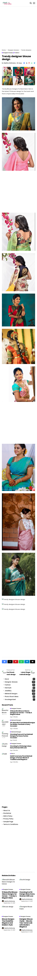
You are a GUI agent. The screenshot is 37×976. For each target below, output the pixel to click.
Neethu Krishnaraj (9, 63)
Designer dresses (13, 50)
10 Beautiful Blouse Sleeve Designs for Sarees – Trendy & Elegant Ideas (21, 712)
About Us (6, 810)
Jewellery (20, 691)
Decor (20, 679)
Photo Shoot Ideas (20, 697)
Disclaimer (7, 813)
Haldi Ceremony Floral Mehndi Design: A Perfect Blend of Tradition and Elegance (21, 757)
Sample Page (8, 822)
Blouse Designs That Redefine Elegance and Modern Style (8, 922)
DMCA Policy (7, 816)
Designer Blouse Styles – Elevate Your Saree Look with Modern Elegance (26, 923)
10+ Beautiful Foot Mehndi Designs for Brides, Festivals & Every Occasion (22, 724)
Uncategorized (19, 699)
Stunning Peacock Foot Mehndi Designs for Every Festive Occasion (21, 736)
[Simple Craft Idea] (7, 3)
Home (4, 50)
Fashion (20, 685)
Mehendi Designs (20, 694)
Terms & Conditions (10, 824)
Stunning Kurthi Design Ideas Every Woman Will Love (20, 747)
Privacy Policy (8, 819)
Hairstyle (20, 688)
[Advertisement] (18, 28)
